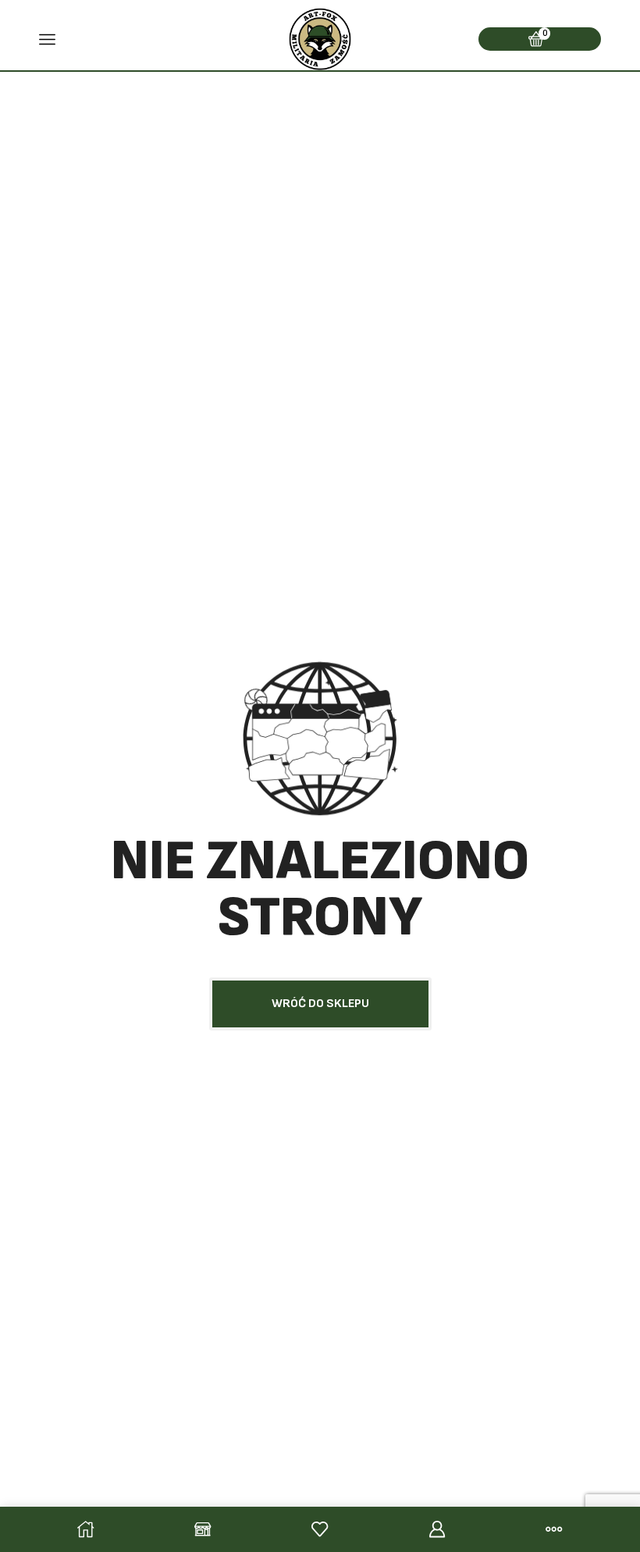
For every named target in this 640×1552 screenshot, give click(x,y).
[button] (320, 1004)
